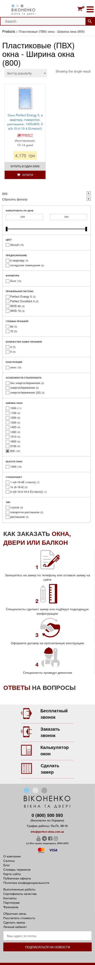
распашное (17, 517)
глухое (14, 507)
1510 (13, 437)
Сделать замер (50, 768)
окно (13, 367)
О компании (12, 856)
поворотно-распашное (24, 512)
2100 (13, 446)
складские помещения (25, 265)
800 (12, 451)
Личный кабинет (15, 926)
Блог (6, 865)
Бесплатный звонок (54, 713)
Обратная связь (14, 913)
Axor (13, 281)
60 (11, 327)
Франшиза (10, 907)
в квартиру (17, 260)
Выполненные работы (19, 889)
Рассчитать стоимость (19, 918)
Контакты (10, 898)
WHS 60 (15, 306)
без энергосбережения (25, 383)
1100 (13, 413)
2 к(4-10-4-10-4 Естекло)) (26, 492)
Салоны (9, 860)
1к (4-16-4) (17, 487)
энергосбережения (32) (25, 392)
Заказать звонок (50, 732)
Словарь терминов (16, 869)
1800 (13, 441)
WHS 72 (15, 311)
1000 (13, 408)
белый (14, 245)
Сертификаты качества (20, 893)
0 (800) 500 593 (47, 815)
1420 (13, 427)
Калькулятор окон (54, 750)
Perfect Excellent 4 (22, 301)
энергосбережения (22, 388)
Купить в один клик (25, 166)
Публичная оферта (17, 878)
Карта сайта (12, 874)
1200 (13, 418)
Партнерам (11, 902)
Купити (27, 175)
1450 (13, 432)
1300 (13, 422)
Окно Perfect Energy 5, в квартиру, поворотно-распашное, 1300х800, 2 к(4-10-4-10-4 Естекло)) (25, 122)
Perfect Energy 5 (21, 297)
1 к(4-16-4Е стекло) (23, 482)
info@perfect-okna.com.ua (47, 832)
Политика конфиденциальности (26, 882)
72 (11, 331)
